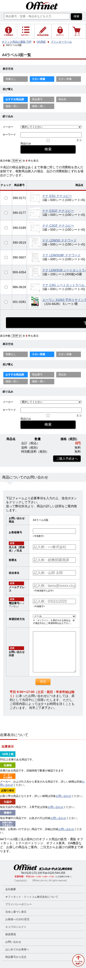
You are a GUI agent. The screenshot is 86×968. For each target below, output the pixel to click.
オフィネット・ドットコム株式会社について (31, 896)
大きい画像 (65, 79)
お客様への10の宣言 (17, 919)
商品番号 (37, 99)
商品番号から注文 (15, 956)
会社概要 (10, 889)
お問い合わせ (63, 796)
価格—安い (12, 106)
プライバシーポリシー (18, 904)
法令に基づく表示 (15, 911)
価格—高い (38, 106)
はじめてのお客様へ (17, 949)
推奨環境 (10, 934)
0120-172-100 (33, 872)
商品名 (62, 99)
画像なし (11, 79)
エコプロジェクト (15, 926)
